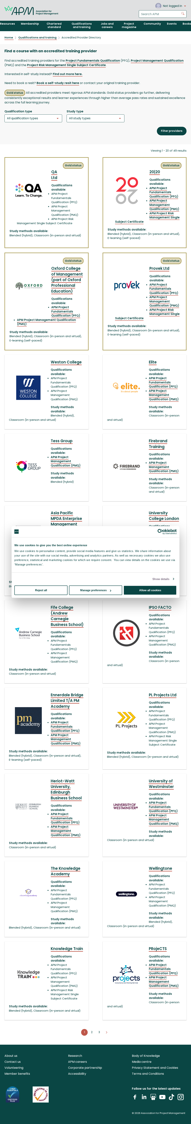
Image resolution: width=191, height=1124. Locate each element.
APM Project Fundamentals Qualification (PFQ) (163, 192)
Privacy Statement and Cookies (155, 1068)
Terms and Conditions (148, 1074)
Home (9, 37)
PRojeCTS (158, 948)
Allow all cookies (150, 590)
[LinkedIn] (144, 1098)
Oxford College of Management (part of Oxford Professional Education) (67, 280)
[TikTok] (171, 1098)
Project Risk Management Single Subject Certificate (66, 65)
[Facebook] (135, 1098)
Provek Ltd (159, 268)
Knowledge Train (67, 948)
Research (75, 1056)
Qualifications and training (37, 37)
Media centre (141, 1062)
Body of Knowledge (146, 1056)
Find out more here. (67, 74)
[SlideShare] (153, 1098)
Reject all (41, 590)
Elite (153, 362)
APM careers (77, 1062)
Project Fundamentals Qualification (93, 60)
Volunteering (13, 1068)
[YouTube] (162, 1098)
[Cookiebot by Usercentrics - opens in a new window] (160, 531)
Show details (160, 579)
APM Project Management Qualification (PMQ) (164, 205)
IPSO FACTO (160, 607)
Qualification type (18, 111)
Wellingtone (160, 868)
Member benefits (17, 1074)
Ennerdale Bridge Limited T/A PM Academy (67, 700)
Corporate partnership (85, 1068)
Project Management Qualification (157, 60)
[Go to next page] (106, 1032)
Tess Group (62, 441)
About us (10, 1056)
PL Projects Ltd (162, 695)
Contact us (12, 1062)
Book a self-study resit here (58, 83)
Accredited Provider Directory (81, 37)
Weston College (66, 362)
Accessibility (77, 1074)
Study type (75, 111)
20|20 (154, 172)
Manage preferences (93, 590)
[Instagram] (181, 1098)
